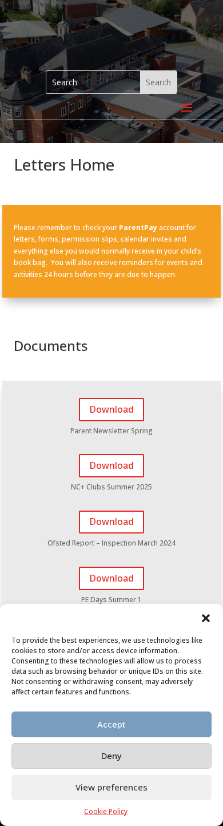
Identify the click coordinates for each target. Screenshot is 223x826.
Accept (111, 724)
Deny (111, 755)
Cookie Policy (106, 811)
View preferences (111, 787)
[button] (206, 618)
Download (111, 409)
